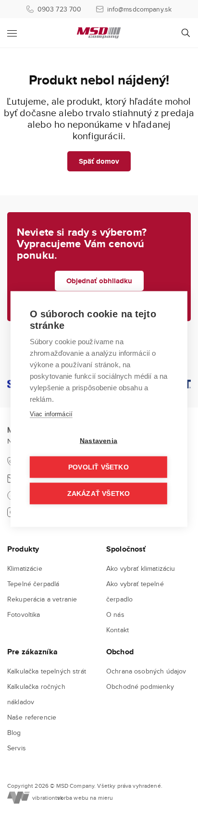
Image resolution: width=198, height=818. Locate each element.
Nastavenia (98, 441)
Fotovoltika (23, 614)
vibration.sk (42, 798)
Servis (16, 748)
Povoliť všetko (98, 467)
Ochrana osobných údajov (146, 671)
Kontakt (117, 630)
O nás (115, 614)
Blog (14, 732)
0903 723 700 (59, 9)
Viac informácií (51, 414)
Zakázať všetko (98, 493)
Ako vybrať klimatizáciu (140, 568)
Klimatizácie (24, 568)
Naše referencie (31, 717)
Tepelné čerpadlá (33, 584)
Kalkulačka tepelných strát (46, 671)
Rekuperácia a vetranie (42, 599)
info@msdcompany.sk (139, 9)
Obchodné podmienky (140, 686)
